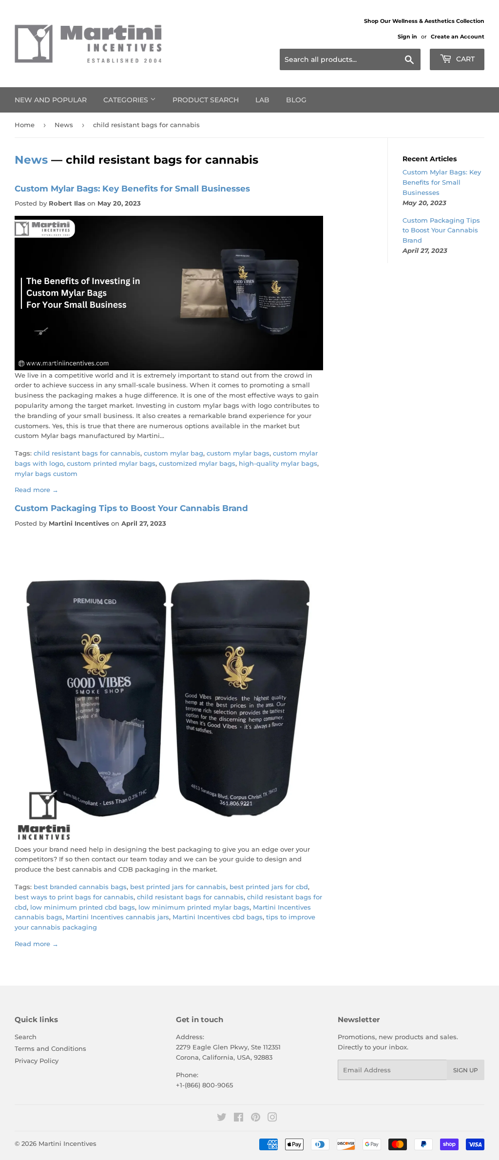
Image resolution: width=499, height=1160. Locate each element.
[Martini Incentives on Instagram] (272, 1118)
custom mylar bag (173, 453)
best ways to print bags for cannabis (74, 897)
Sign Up (465, 1070)
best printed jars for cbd (269, 887)
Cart (464, 59)
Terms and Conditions (50, 1048)
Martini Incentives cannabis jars (117, 917)
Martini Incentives (67, 1143)
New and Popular (51, 99)
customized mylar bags (197, 463)
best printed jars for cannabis (178, 887)
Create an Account (457, 36)
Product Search (206, 99)
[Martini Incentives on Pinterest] (255, 1118)
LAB (262, 99)
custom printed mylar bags (111, 463)
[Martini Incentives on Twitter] (222, 1118)
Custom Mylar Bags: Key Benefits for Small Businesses (132, 188)
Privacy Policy (36, 1061)
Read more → (36, 490)
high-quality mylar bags (278, 463)
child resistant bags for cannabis (87, 453)
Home (25, 125)
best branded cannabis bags (80, 887)
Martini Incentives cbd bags (218, 917)
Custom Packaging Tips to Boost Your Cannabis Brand (131, 508)
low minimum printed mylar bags (194, 907)
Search (26, 1037)
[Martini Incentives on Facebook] (238, 1118)
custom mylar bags (238, 453)
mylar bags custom (46, 473)
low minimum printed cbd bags (82, 907)
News (64, 125)
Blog (296, 99)
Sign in (407, 36)
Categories (126, 99)
